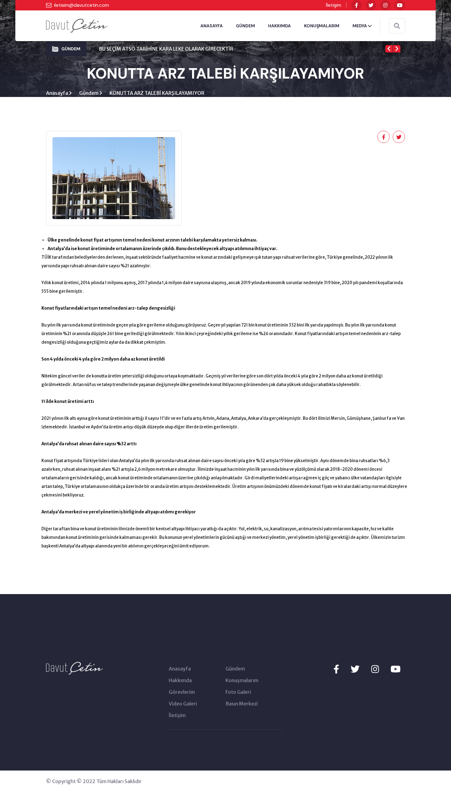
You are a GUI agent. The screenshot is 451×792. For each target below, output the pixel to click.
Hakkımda (180, 680)
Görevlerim (182, 692)
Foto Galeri (238, 692)
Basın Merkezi (242, 704)
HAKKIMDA (279, 26)
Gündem (89, 93)
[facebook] (356, 5)
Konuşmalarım (242, 680)
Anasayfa (57, 93)
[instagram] (385, 5)
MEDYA (360, 26)
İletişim (333, 5)
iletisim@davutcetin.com (81, 5)
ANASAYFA (211, 26)
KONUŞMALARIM (321, 26)
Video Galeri (183, 704)
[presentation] (389, 48)
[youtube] (400, 5)
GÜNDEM (245, 26)
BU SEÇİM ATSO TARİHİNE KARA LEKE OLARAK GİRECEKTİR (166, 49)
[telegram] (371, 5)
